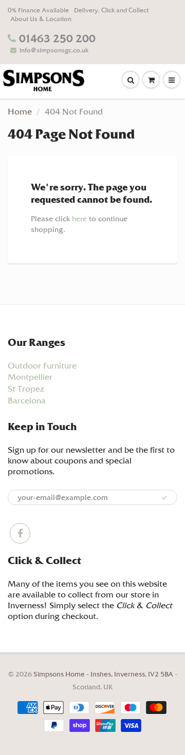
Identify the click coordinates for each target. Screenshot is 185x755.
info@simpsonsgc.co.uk (54, 50)
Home (20, 111)
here (79, 218)
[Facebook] (20, 533)
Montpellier (30, 377)
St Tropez (26, 388)
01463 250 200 (57, 38)
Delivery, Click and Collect (111, 10)
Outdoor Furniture (42, 365)
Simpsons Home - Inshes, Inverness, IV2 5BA (104, 674)
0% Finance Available (38, 10)
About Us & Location (40, 19)
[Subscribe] (164, 498)
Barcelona (27, 400)
